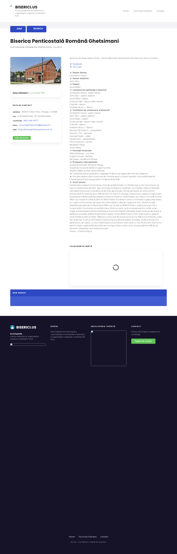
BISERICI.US (26, 7)
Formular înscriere (143, 11)
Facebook (77, 64)
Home (126, 11)
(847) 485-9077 (30, 120)
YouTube (77, 67)
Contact (160, 11)
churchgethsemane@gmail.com (34, 125)
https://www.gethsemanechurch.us (35, 129)
